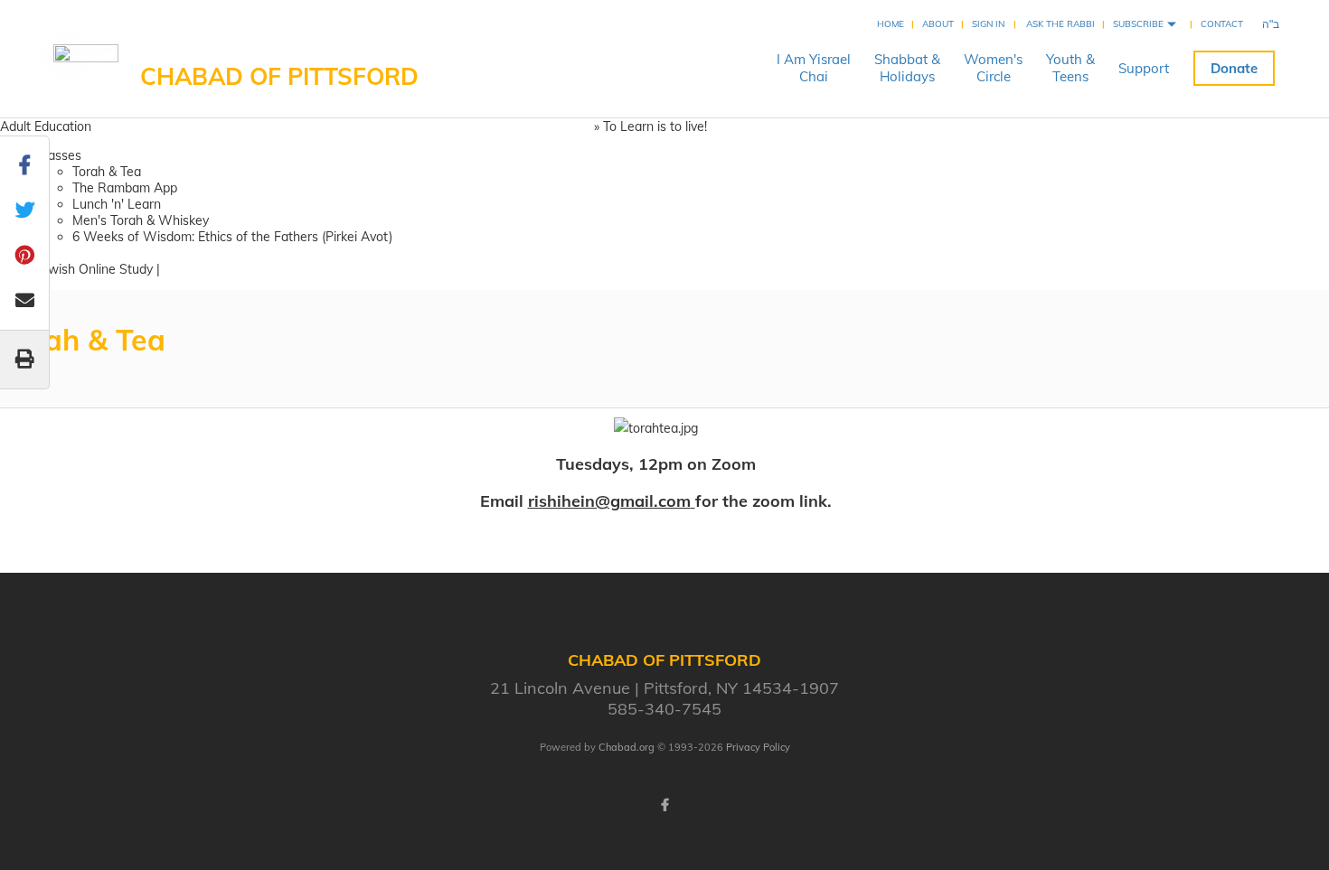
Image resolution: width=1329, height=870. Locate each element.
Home (890, 24)
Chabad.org (627, 747)
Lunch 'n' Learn (116, 204)
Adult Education (45, 126)
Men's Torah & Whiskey (140, 220)
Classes (58, 155)
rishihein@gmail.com (609, 501)
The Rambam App (124, 188)
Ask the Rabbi (1060, 24)
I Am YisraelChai (814, 68)
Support (1143, 68)
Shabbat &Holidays (907, 68)
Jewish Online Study (94, 269)
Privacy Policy (758, 747)
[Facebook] (664, 805)
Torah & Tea (106, 172)
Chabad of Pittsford (279, 76)
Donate (1234, 68)
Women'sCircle (993, 68)
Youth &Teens (1070, 68)
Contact (1222, 24)
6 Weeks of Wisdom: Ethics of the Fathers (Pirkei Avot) (232, 237)
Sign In (988, 24)
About (938, 24)
